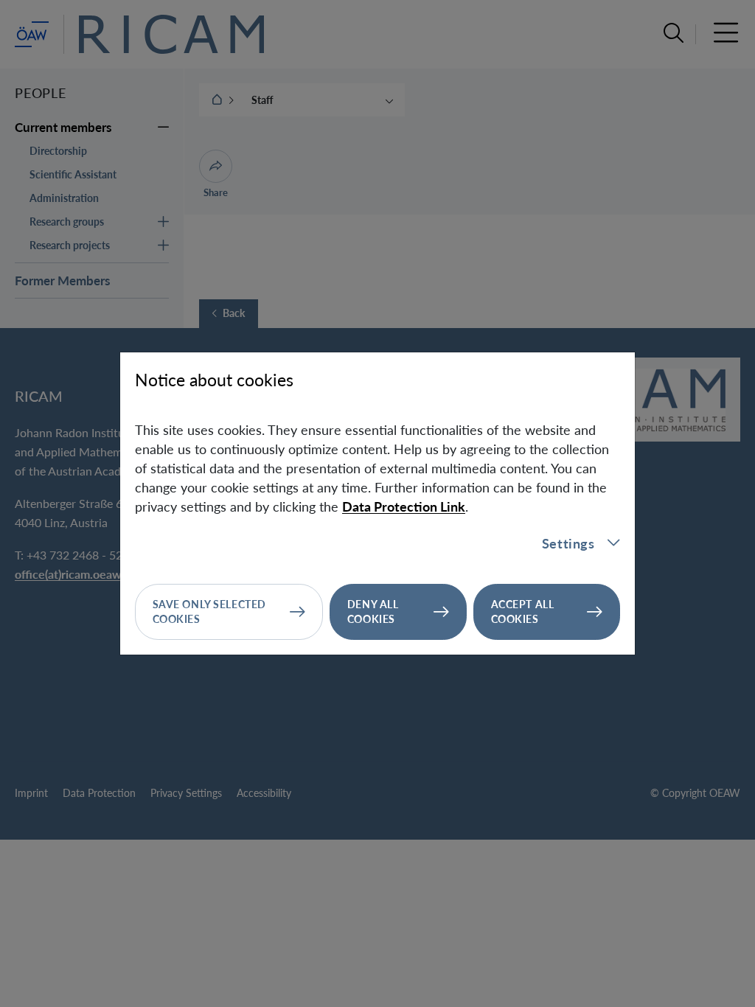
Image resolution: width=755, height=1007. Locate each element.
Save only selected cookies (209, 611)
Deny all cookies (373, 611)
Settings (568, 543)
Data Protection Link (403, 506)
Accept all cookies (522, 611)
